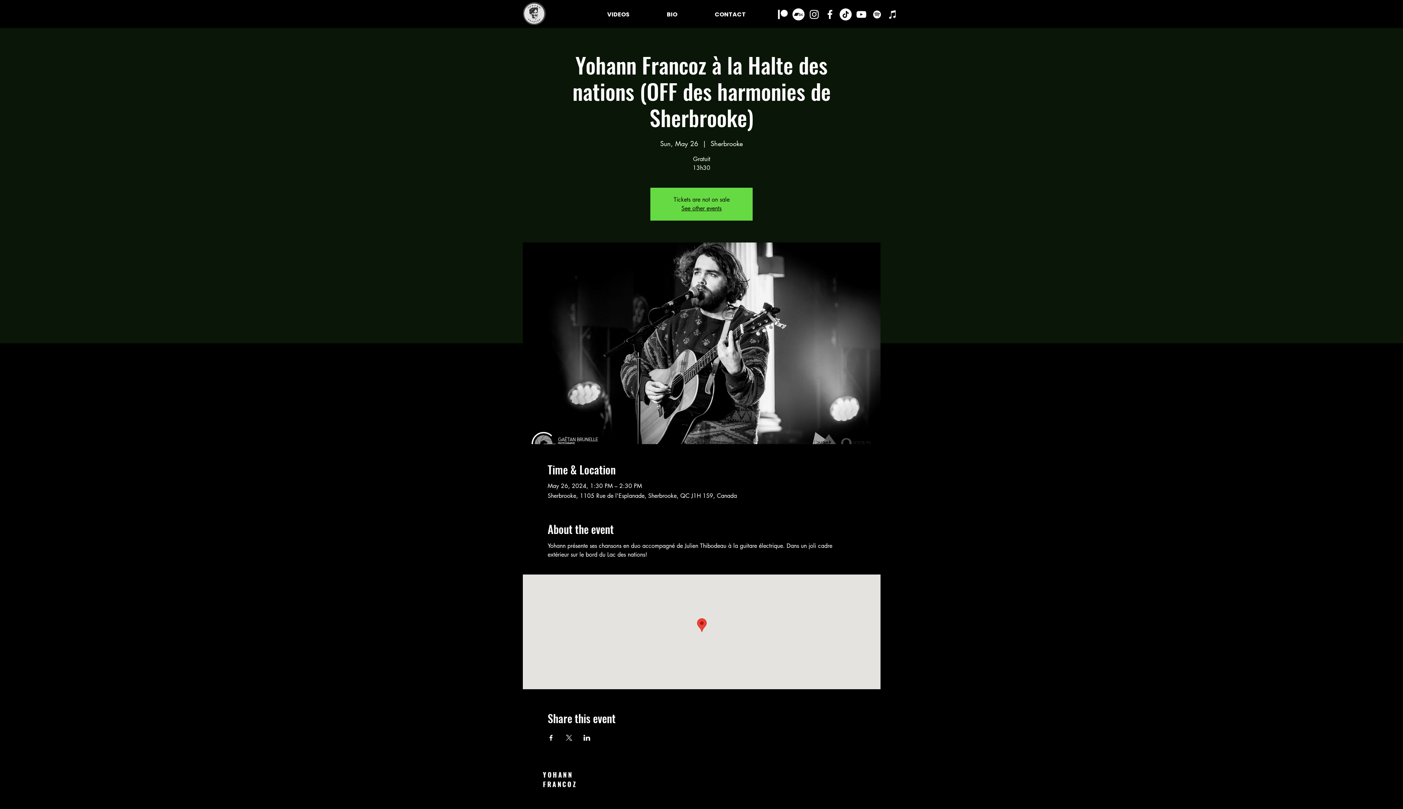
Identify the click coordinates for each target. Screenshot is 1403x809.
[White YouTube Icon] (861, 14)
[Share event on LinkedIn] (586, 738)
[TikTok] (846, 14)
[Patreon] (783, 14)
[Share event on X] (569, 738)
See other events (701, 208)
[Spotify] (877, 14)
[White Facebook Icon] (830, 14)
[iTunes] (893, 14)
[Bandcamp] (798, 14)
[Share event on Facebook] (551, 738)
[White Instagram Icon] (814, 14)
